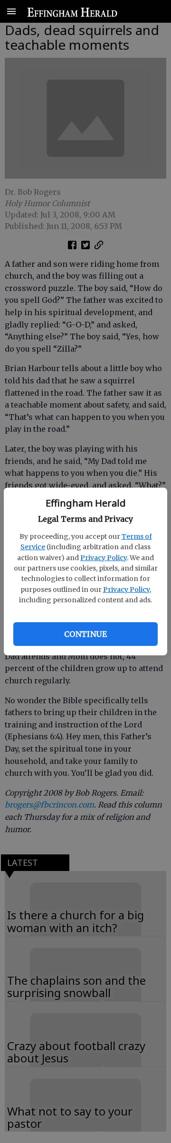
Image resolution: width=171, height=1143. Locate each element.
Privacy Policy (103, 557)
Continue (85, 634)
